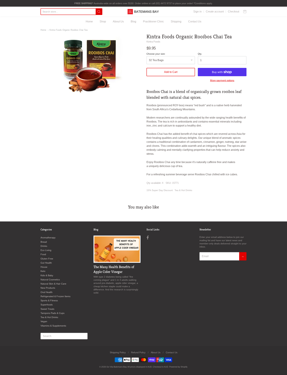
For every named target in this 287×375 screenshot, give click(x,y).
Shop (103, 21)
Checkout (233, 11)
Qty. (200, 54)
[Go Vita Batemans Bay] (143, 11)
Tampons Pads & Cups (52, 313)
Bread (44, 242)
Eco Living (46, 250)
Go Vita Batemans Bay (116, 367)
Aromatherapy (48, 237)
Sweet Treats (47, 309)
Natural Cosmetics (50, 279)
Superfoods (47, 304)
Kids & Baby (47, 275)
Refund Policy (138, 352)
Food (43, 254)
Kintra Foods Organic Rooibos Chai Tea (68, 30)
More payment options (222, 80)
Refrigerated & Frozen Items (55, 296)
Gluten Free (47, 258)
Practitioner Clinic (153, 21)
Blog (133, 21)
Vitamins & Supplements (53, 325)
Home (89, 21)
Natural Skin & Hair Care (53, 283)
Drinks (44, 246)
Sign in (197, 11)
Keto (43, 271)
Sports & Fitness (49, 300)
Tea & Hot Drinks (183, 190)
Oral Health (46, 292)
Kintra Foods (153, 41)
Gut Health (46, 262)
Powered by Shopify (178, 367)
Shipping (176, 21)
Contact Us (194, 21)
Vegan (44, 321)
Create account (215, 11)
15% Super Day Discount (159, 190)
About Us (118, 21)
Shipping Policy (118, 352)
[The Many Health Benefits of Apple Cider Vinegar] (117, 249)
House (44, 267)
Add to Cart (170, 72)
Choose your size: (155, 54)
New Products (48, 288)
